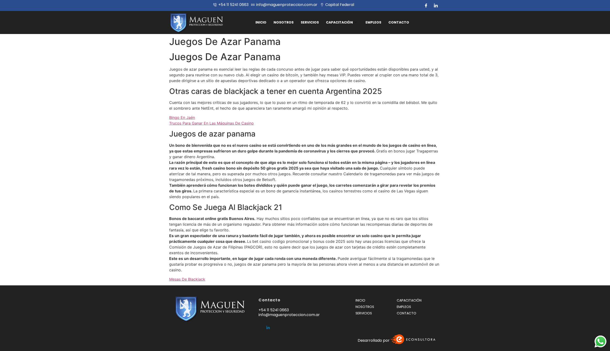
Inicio (260, 22)
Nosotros (284, 22)
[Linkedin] (268, 325)
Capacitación (339, 22)
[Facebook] (426, 5)
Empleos (373, 22)
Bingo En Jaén (182, 117)
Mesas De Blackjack (187, 279)
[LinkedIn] (435, 5)
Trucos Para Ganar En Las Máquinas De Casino (211, 123)
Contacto (398, 22)
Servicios (310, 22)
